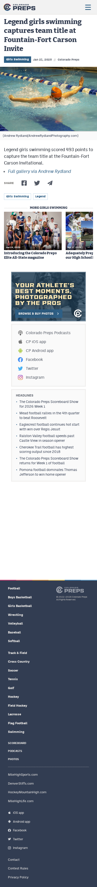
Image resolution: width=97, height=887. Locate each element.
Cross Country (19, 661)
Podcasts (15, 751)
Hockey (13, 697)
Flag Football (17, 723)
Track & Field (17, 653)
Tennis (13, 679)
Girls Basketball (20, 606)
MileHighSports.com (23, 774)
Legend (40, 196)
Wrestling (15, 615)
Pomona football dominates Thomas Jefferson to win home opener (48, 472)
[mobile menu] (88, 7)
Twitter (32, 368)
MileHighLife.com (21, 801)
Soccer (13, 670)
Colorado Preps (68, 59)
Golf (11, 688)
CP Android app (39, 350)
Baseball (14, 632)
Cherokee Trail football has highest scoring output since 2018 (46, 449)
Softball (14, 641)
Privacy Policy (18, 877)
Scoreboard (17, 743)
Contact (14, 860)
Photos (13, 759)
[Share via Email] (50, 183)
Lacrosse (14, 714)
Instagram (35, 377)
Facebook (34, 359)
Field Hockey (17, 705)
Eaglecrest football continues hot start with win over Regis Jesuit (49, 426)
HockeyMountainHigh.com (27, 792)
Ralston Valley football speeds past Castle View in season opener (46, 438)
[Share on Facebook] (24, 183)
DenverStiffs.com (21, 783)
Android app (21, 821)
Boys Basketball (20, 597)
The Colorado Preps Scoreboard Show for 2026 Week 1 (48, 404)
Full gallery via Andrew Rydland (39, 171)
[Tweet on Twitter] (37, 183)
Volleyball (15, 623)
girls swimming (17, 196)
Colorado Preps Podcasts (48, 332)
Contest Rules (18, 868)
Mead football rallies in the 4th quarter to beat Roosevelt (49, 415)
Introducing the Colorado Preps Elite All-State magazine (30, 255)
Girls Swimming (17, 59)
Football (14, 588)
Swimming (16, 732)
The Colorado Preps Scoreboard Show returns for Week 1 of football (48, 460)
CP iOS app (36, 341)
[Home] (19, 7)
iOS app (18, 813)
